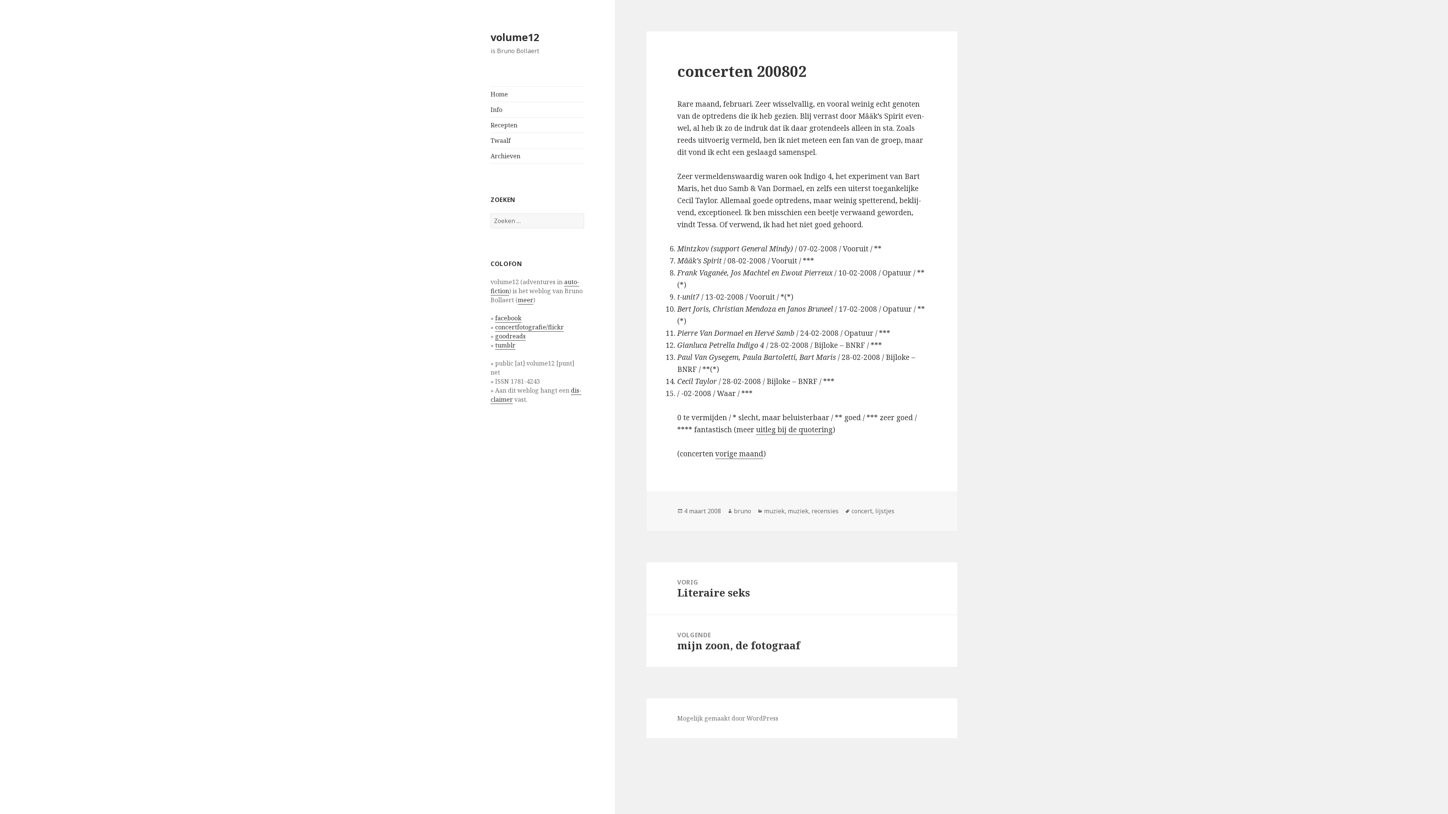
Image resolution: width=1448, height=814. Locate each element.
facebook (508, 318)
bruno (742, 511)
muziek (774, 511)
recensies (825, 511)
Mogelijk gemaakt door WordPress (727, 718)
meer (525, 300)
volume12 (515, 37)
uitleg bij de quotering (794, 430)
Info (496, 110)
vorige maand (739, 454)
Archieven (505, 156)
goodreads (510, 336)
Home (499, 94)
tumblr (505, 345)
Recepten (504, 125)
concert (861, 511)
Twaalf (501, 140)
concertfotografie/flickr (529, 327)
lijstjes (884, 511)
